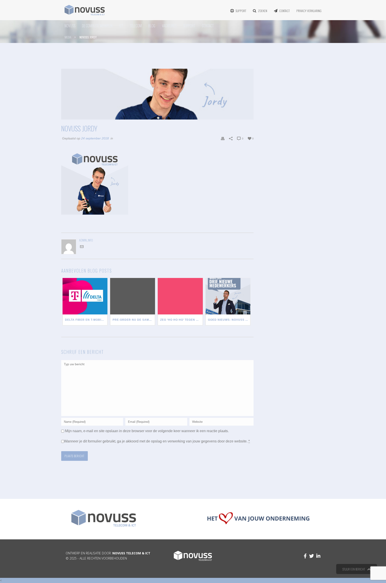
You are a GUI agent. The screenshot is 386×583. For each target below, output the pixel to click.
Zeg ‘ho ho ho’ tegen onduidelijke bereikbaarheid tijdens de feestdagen (181, 319)
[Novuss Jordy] (157, 94)
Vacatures (169, 25)
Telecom (136, 25)
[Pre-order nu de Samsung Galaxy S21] (132, 296)
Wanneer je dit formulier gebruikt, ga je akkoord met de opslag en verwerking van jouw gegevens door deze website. (157, 441)
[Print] (222, 138)
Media (68, 37)
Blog (151, 25)
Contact (284, 10)
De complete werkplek (97, 25)
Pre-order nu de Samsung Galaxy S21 (134, 319)
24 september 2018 (95, 138)
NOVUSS (70, 25)
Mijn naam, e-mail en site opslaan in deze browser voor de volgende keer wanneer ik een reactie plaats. (147, 431)
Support (241, 10)
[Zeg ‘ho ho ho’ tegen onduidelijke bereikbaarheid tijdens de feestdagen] (180, 296)
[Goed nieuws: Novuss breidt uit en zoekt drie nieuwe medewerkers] (228, 296)
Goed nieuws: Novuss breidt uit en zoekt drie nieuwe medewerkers (229, 319)
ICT (121, 25)
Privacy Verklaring (308, 10)
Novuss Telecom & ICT (131, 553)
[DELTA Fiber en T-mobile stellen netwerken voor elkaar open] (85, 296)
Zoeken (262, 10)
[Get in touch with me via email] (82, 247)
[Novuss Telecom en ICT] (85, 10)
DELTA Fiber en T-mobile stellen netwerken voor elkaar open (86, 319)
